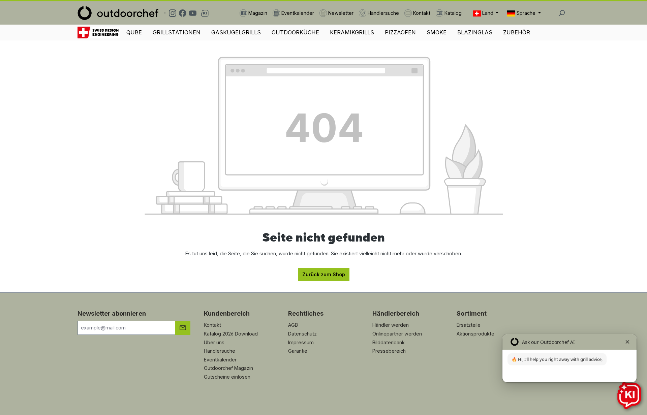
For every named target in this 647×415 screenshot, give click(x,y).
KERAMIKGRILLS (352, 32)
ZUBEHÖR (516, 32)
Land (488, 13)
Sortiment (472, 313)
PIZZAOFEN (400, 32)
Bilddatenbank (388, 342)
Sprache (526, 13)
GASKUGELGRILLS (236, 32)
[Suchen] (561, 13)
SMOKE (436, 32)
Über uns (214, 342)
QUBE (134, 32)
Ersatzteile (469, 325)
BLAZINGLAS (474, 32)
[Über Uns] (99, 32)
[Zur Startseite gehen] (118, 13)
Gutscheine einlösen (227, 377)
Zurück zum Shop (323, 274)
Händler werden (390, 325)
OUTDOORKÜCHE (295, 32)
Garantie (297, 351)
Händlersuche (219, 351)
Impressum (301, 342)
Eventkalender (220, 359)
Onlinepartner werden (397, 334)
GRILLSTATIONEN (177, 32)
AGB (293, 325)
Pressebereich (389, 351)
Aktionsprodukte (475, 334)
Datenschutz (302, 334)
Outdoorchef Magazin (228, 368)
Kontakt (212, 325)
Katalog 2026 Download (231, 334)
